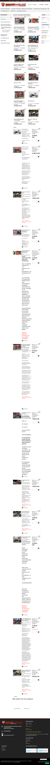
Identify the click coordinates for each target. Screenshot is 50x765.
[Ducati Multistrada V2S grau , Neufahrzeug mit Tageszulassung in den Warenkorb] (38, 632)
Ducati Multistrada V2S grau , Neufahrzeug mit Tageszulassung (26, 619)
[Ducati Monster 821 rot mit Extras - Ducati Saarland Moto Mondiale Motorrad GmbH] (33, 77)
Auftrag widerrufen (43, 759)
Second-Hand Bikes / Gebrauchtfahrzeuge (21, 8)
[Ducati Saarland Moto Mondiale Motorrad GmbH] (14, 5)
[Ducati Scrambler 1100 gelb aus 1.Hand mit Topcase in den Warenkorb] (38, 680)
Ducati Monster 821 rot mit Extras (26, 413)
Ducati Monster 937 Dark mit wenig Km (25, 512)
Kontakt (3, 747)
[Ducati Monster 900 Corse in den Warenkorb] (38, 490)
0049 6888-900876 (7, 731)
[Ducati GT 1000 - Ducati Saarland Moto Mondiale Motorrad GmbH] (19, 77)
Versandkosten (34, 0)
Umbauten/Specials (46, 0)
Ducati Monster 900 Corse (25, 481)
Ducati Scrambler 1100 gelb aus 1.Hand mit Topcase (26, 671)
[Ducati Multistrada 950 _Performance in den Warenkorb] (38, 548)
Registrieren (35, 4)
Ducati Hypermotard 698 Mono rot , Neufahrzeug (26, 231)
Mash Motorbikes (5, 31)
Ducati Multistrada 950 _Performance (26, 537)
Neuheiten (12, 11)
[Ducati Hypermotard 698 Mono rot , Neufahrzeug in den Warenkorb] (38, 241)
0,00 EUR (44, 4)
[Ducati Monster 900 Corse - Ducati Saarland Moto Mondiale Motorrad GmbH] (33, 59)
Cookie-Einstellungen (41, 761)
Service (13, 0)
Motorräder (17, 0)
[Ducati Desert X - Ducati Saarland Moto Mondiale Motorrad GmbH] (33, 95)
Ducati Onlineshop (5, 8)
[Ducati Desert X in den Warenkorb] (38, 140)
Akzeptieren (47, 763)
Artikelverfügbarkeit (24, 0)
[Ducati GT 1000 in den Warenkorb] (38, 156)
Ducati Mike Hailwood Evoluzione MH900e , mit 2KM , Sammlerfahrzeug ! (26, 346)
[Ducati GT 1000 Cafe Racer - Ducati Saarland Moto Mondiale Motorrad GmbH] (33, 114)
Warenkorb (40, 0)
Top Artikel (3, 750)
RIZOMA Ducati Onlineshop (40, 8)
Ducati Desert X (25, 129)
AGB (26, 742)
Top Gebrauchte (5, 11)
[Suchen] (48, 9)
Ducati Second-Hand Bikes (6, 28)
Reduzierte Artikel (21, 11)
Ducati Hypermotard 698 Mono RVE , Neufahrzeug (26, 251)
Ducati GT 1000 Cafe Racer (26, 192)
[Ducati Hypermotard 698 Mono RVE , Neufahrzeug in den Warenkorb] (38, 263)
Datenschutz (28, 739)
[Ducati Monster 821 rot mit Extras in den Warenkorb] (38, 422)
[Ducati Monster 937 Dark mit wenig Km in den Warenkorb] (38, 523)
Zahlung (29, 0)
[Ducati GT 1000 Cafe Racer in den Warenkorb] (38, 201)
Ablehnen (47, 761)
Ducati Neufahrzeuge (6, 30)
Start (9, 0)
